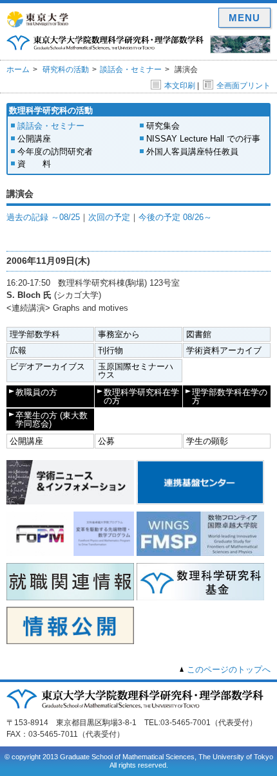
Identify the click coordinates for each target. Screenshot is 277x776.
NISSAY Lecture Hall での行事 (203, 138)
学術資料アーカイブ (224, 350)
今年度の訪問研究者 (55, 151)
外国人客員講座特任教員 (192, 151)
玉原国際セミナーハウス (135, 370)
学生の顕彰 (207, 441)
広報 (18, 350)
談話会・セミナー (131, 69)
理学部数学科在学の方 (229, 396)
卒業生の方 (51, 419)
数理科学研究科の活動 (51, 110)
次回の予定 (109, 217)
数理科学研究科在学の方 (141, 396)
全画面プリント (243, 85)
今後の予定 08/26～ (175, 217)
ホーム (18, 69)
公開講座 (34, 138)
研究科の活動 (66, 69)
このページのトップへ (229, 669)
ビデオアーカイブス (47, 366)
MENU (244, 17)
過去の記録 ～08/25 (43, 217)
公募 (106, 441)
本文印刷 (179, 85)
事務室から (119, 334)
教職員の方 (36, 392)
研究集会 (163, 126)
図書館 (198, 334)
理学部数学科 (35, 334)
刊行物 (110, 350)
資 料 (34, 164)
